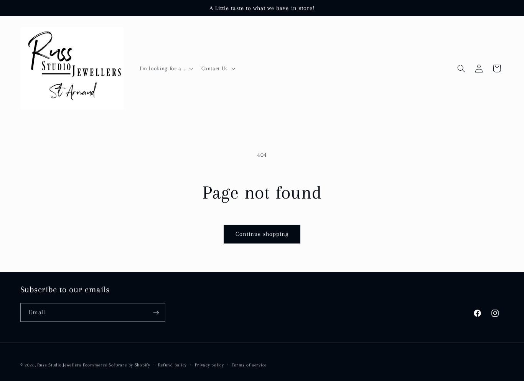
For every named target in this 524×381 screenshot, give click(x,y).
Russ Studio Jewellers (59, 364)
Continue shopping (262, 233)
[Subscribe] (156, 312)
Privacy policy (209, 364)
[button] (165, 68)
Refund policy (172, 364)
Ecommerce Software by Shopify (116, 364)
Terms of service (249, 364)
